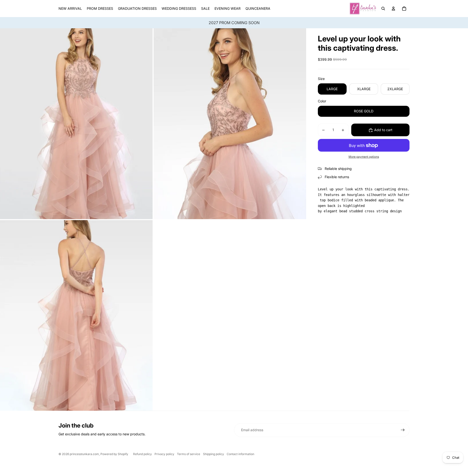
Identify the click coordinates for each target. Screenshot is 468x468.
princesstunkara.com (84, 454)
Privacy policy (164, 454)
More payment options (364, 157)
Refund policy (142, 454)
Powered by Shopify (114, 454)
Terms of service (188, 454)
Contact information (240, 454)
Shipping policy (213, 454)
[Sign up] (402, 430)
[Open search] (383, 8)
